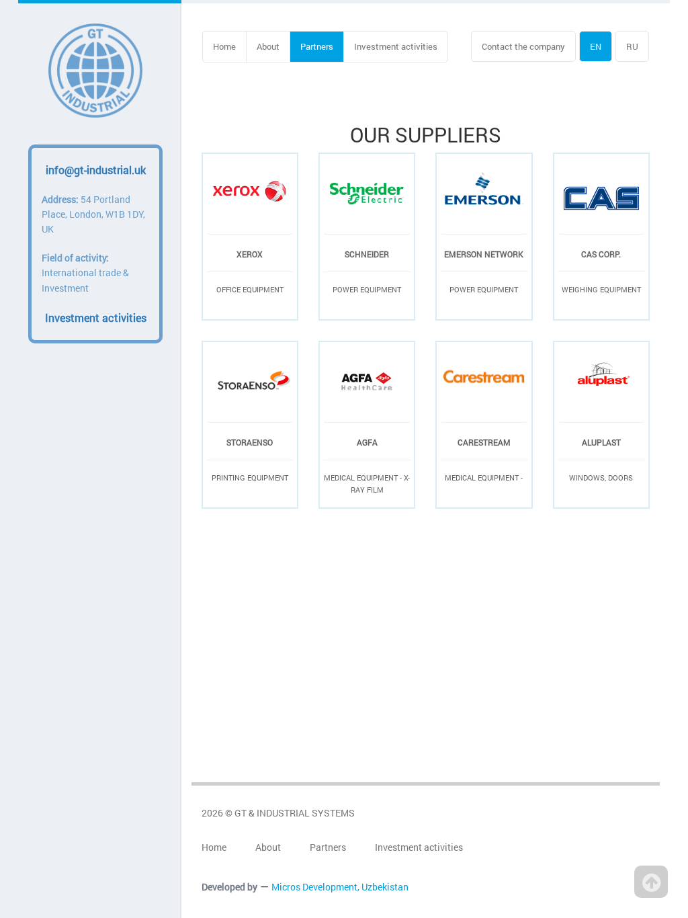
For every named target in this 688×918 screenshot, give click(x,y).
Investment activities (395, 46)
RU (632, 46)
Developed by (229, 886)
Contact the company (523, 46)
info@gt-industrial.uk (96, 170)
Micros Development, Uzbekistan (339, 886)
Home (224, 46)
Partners (316, 46)
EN (595, 46)
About (268, 46)
